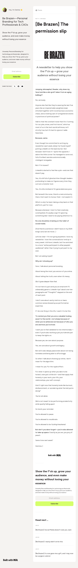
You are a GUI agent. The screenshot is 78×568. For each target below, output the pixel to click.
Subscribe (16, 77)
